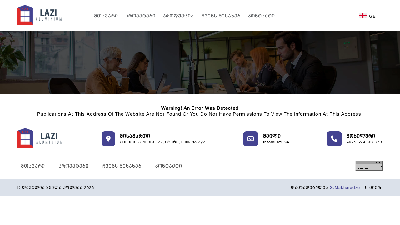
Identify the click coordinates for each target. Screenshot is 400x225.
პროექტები (141, 16)
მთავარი (106, 16)
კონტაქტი (261, 16)
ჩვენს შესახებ (221, 16)
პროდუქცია (178, 16)
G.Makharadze (345, 187)
